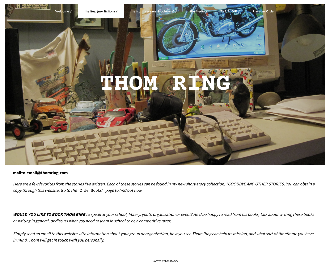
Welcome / (63, 11)
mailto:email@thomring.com (40, 172)
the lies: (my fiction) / (101, 11)
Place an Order (264, 11)
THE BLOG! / (230, 11)
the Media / (198, 11)
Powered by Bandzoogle (165, 261)
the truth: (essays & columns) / (153, 11)
